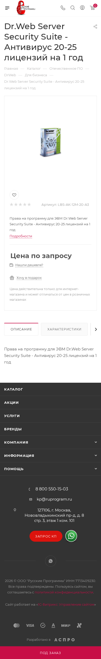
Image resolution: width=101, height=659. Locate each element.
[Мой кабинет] (82, 8)
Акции (11, 402)
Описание (21, 329)
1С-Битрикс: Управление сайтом (66, 604)
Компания (16, 442)
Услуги (12, 416)
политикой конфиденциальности (64, 592)
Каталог (13, 389)
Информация (19, 455)
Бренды (13, 429)
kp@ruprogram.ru (54, 499)
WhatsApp (50, 561)
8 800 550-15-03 (51, 489)
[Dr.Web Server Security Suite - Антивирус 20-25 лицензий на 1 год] (50, 142)
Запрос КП (46, 536)
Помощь (14, 469)
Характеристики (64, 329)
